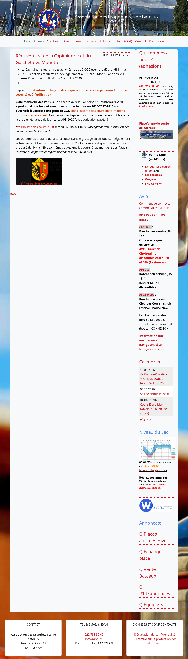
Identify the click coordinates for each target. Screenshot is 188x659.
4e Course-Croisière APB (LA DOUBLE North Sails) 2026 (153, 378)
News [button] (90, 41)
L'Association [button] (33, 41)
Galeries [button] (105, 41)
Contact (140, 41)
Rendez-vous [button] (72, 41)
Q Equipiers (151, 604)
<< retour (11, 193)
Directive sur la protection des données (155, 641)
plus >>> (145, 420)
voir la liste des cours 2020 (35, 127)
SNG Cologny (154, 183)
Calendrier (150, 362)
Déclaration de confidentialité (154, 635)
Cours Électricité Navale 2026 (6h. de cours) (153, 408)
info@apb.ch (94, 639)
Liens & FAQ (124, 41)
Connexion (156, 41)
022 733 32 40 (94, 635)
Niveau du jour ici (152, 470)
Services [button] (52, 41)
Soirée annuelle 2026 (154, 394)
